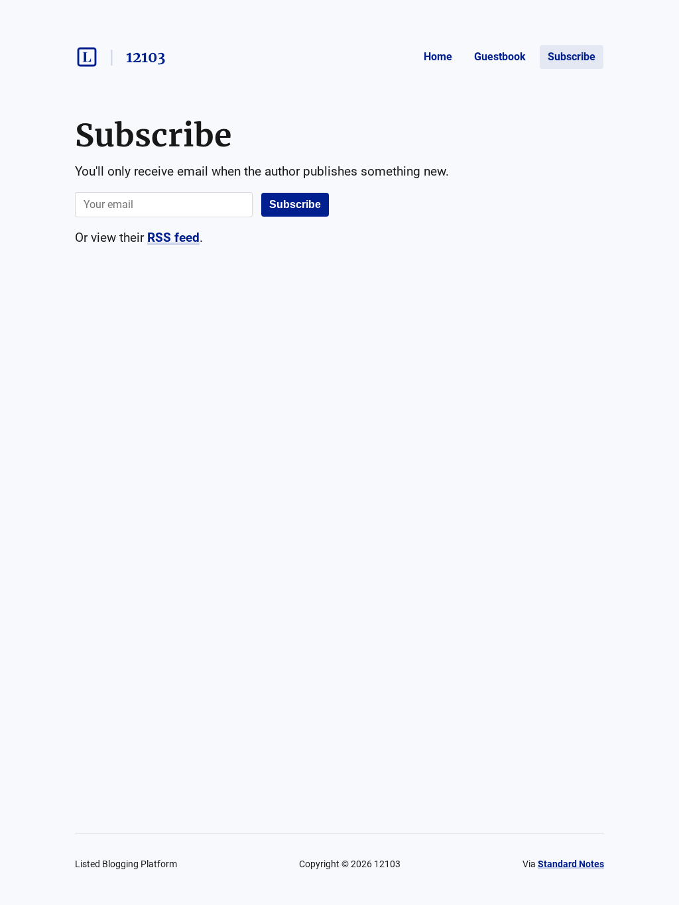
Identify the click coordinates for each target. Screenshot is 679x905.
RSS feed (173, 237)
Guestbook (500, 56)
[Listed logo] (87, 57)
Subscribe (571, 56)
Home (438, 56)
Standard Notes (571, 864)
